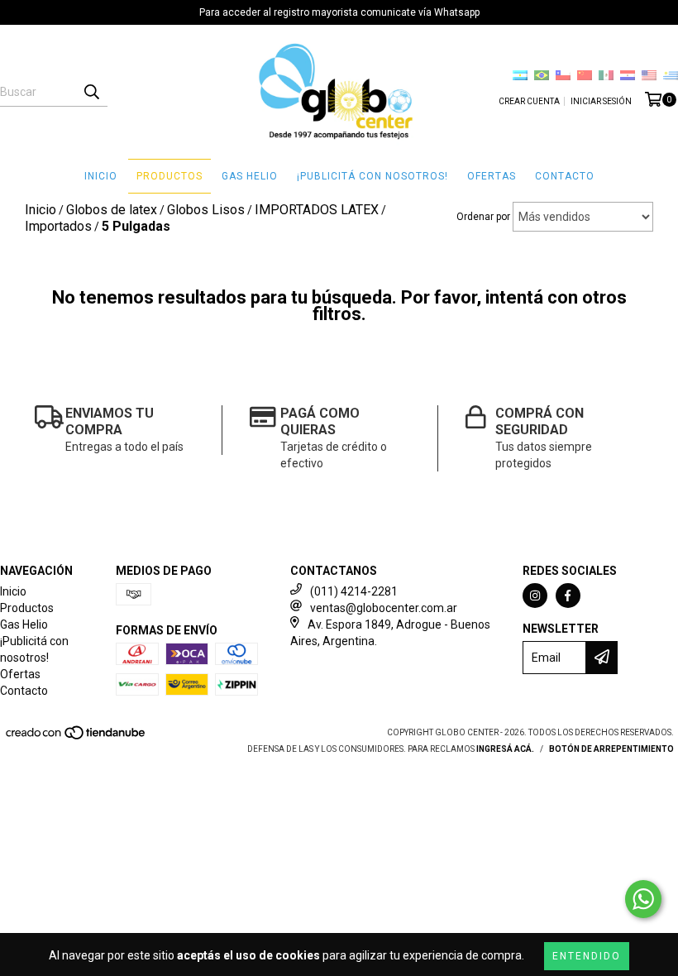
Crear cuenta (529, 101)
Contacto (564, 176)
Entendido (586, 956)
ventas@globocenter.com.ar (383, 608)
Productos (169, 176)
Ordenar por (483, 216)
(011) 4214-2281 (354, 591)
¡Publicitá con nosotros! (372, 176)
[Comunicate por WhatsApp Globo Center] (643, 899)
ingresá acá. (505, 749)
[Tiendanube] (76, 738)
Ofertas (491, 176)
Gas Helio (250, 176)
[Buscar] (90, 92)
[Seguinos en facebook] (568, 595)
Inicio (100, 176)
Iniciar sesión (601, 101)
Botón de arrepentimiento (611, 749)
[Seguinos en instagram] (535, 595)
